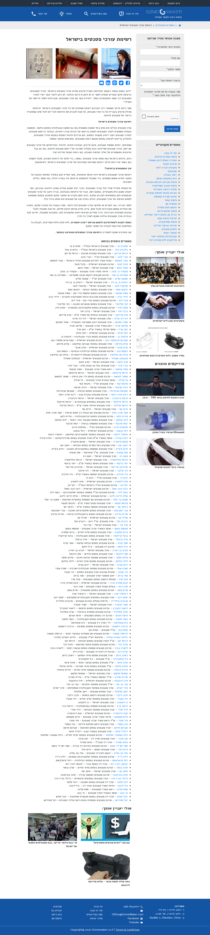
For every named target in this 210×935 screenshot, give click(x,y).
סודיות (35, 3)
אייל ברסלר (122, 539)
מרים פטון (122, 590)
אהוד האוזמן (121, 322)
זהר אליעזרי (121, 304)
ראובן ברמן (122, 655)
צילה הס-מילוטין (119, 355)
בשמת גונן (122, 351)
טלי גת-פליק (121, 753)
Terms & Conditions (128, 930)
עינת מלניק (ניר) (119, 583)
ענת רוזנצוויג (120, 713)
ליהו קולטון (122, 420)
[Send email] (101, 83)
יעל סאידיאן (121, 800)
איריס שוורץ (121, 677)
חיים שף (123, 409)
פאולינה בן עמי (120, 275)
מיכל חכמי (122, 264)
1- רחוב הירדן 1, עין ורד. (171, 910)
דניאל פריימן (121, 253)
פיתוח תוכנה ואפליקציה (164, 185)
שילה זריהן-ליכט (119, 496)
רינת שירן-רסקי (119, 394)
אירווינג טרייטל (119, 467)
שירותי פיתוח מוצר (167, 218)
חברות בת (56, 910)
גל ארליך (123, 380)
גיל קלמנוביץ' (120, 659)
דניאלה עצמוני (120, 633)
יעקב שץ (123, 445)
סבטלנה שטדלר (119, 358)
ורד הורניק (122, 474)
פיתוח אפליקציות (168, 222)
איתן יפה (123, 771)
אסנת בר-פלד (120, 499)
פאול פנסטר (121, 293)
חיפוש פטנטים (169, 229)
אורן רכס (123, 586)
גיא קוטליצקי (121, 623)
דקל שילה (123, 333)
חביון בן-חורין (120, 550)
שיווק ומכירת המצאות (165, 196)
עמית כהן (123, 630)
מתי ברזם (123, 575)
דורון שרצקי (121, 387)
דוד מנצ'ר (122, 699)
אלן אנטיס (122, 452)
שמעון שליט (121, 278)
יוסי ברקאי (122, 463)
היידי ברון (122, 297)
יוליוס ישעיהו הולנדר (117, 637)
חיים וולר (123, 749)
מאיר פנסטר (121, 369)
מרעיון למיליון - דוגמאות (126, 3)
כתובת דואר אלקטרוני (168, 47)
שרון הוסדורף (121, 612)
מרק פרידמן (122, 315)
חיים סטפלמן (121, 717)
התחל (68, 13)
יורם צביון (122, 565)
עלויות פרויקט (54, 3)
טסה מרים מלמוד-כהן (116, 340)
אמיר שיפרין (121, 604)
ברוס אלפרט (121, 532)
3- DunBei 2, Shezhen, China (167, 918)
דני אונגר (123, 572)
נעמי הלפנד (122, 619)
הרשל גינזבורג (120, 398)
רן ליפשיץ (122, 702)
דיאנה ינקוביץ (120, 608)
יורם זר (124, 478)
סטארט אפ (171, 204)
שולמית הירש (121, 427)
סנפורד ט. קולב (119, 271)
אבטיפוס (172, 171)
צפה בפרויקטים (98, 13)
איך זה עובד (131, 13)
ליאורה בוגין (121, 648)
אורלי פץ (123, 518)
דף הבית (98, 906)
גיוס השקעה (174, 3)
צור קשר (42, 13)
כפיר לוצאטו (121, 260)
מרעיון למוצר (170, 164)
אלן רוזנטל (122, 554)
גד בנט (124, 793)
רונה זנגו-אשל (120, 489)
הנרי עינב (122, 257)
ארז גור (124, 525)
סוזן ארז (123, 579)
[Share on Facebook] (127, 83)
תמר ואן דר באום (119, 746)
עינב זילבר (122, 695)
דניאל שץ (123, 641)
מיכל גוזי (123, 644)
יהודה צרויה (122, 438)
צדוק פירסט (121, 344)
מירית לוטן (122, 416)
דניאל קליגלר (121, 405)
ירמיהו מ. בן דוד (119, 282)
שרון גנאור (122, 767)
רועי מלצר (122, 782)
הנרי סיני (123, 365)
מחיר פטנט (76, 3)
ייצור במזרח (170, 175)
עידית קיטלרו (121, 670)
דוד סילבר (122, 470)
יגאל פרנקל (122, 423)
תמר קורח (123, 543)
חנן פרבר (123, 738)
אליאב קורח (121, 326)
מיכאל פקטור (121, 503)
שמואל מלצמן (121, 673)
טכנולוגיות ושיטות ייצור (164, 236)
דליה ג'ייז (123, 757)
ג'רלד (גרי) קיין (119, 778)
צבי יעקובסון (121, 510)
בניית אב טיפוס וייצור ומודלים (161, 214)
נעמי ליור (123, 492)
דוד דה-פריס (121, 318)
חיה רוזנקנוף (121, 680)
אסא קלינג (122, 789)
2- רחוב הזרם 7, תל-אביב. (169, 914)
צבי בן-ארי (122, 684)
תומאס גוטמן (121, 528)
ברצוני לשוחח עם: (169, 80)
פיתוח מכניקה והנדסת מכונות (161, 182)
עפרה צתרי (122, 568)
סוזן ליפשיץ (121, 481)
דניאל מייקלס (121, 402)
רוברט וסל (122, 521)
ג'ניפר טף (123, 507)
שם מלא (175, 58)
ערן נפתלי (122, 724)
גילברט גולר (121, 250)
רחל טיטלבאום (120, 760)
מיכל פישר (122, 662)
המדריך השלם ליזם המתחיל (162, 160)
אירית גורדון (121, 514)
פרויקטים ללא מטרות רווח (163, 240)
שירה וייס (123, 652)
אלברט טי (122, 246)
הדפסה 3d (57, 918)
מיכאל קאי (122, 384)
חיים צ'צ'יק (122, 449)
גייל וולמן (123, 546)
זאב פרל (123, 329)
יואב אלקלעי (121, 691)
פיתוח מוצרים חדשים (166, 157)
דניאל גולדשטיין (119, 460)
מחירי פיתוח (96, 918)
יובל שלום (122, 796)
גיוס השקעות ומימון (166, 178)
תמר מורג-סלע (120, 412)
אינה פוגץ (122, 347)
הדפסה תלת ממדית (167, 207)
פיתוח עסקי (171, 200)
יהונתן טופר (122, 289)
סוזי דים (123, 300)
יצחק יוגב (122, 597)
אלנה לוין (123, 307)
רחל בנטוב (122, 431)
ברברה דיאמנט (120, 626)
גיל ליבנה (123, 786)
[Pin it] (114, 83)
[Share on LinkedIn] (108, 83)
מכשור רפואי (170, 233)
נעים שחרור (121, 742)
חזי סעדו (123, 720)
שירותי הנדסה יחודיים (165, 225)
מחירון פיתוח (98, 3)
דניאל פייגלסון (120, 373)
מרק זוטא (123, 362)
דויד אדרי (123, 709)
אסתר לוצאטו (121, 376)
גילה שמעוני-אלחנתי (116, 735)
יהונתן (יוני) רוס (119, 764)
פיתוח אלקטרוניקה (167, 211)
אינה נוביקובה (120, 775)
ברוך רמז (123, 311)
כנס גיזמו (154, 3)
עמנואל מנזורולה (119, 391)
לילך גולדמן (122, 561)
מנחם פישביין (121, 441)
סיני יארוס (122, 688)
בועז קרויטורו (120, 536)
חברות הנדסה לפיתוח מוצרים (162, 193)
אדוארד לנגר (121, 286)
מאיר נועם (122, 268)
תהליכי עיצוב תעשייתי (165, 189)
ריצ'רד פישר (121, 731)
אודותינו (57, 906)
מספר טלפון (173, 69)
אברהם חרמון (121, 728)
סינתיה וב (123, 336)
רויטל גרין (122, 706)
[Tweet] (121, 83)
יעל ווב (124, 485)
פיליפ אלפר (122, 557)
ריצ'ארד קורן (121, 594)
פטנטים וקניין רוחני (166, 167)
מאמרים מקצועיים (165, 25)
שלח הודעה (172, 129)
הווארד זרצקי (121, 434)
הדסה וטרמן (122, 615)
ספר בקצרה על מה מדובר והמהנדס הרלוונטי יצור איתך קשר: (162, 93)
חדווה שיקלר (121, 666)
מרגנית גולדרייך (119, 601)
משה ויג (124, 456)
